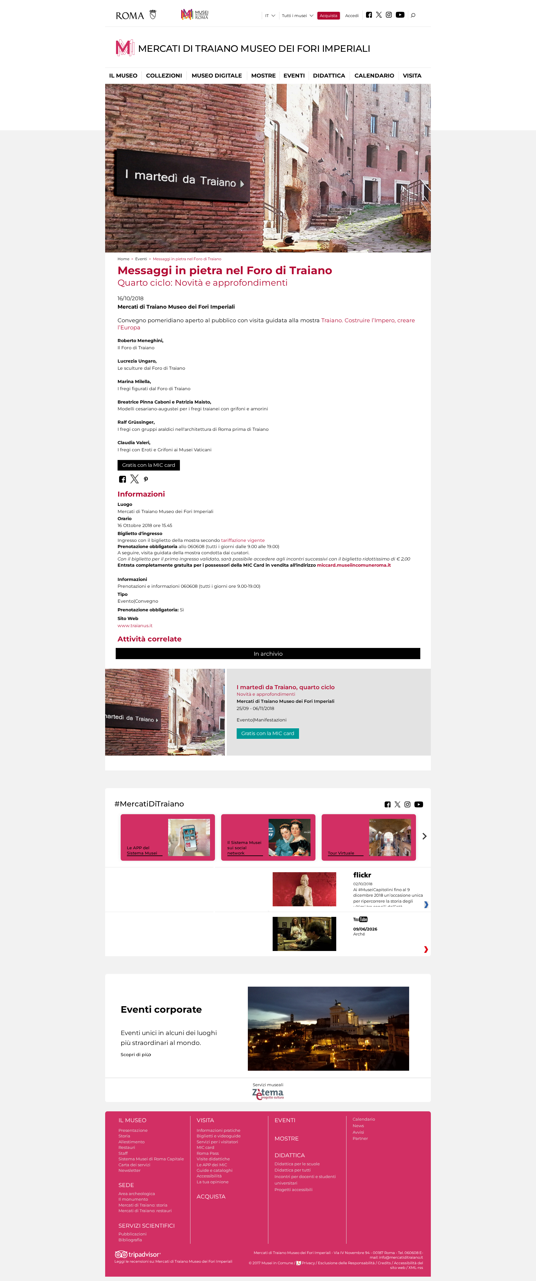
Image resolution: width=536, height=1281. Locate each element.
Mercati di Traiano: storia (143, 1205)
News (358, 1125)
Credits (384, 1263)
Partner (360, 1138)
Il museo (123, 75)
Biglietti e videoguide (219, 1135)
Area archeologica (136, 1193)
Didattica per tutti (293, 1169)
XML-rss (416, 1267)
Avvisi (358, 1132)
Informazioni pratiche (218, 1130)
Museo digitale (217, 75)
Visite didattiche (213, 1158)
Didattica (329, 75)
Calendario (374, 75)
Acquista (328, 15)
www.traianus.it (135, 625)
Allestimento (131, 1141)
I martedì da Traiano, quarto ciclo (286, 687)
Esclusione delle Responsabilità (346, 1263)
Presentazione (133, 1130)
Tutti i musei (294, 15)
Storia (124, 1135)
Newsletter (129, 1170)
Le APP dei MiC (212, 1164)
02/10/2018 (388, 895)
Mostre (263, 75)
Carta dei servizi (134, 1164)
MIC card (205, 1147)
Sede (126, 1185)
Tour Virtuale (341, 852)
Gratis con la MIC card (148, 465)
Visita (412, 75)
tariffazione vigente (243, 540)
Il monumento (133, 1199)
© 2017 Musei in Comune (271, 1263)
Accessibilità (209, 1175)
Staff (122, 1153)
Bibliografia (130, 1239)
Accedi (352, 15)
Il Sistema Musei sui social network (244, 847)
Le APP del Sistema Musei (142, 850)
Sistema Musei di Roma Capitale (151, 1158)
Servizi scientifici (146, 1226)
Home (123, 259)
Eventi (294, 75)
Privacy (308, 1263)
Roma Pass (208, 1153)
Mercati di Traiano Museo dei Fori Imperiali (254, 48)
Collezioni (164, 75)
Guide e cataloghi (215, 1170)
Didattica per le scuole (297, 1163)
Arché (359, 933)
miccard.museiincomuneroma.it (354, 565)
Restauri (126, 1147)
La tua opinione (213, 1181)
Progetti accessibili (294, 1189)
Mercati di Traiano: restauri (145, 1210)
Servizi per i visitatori (217, 1141)
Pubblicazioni (132, 1233)
